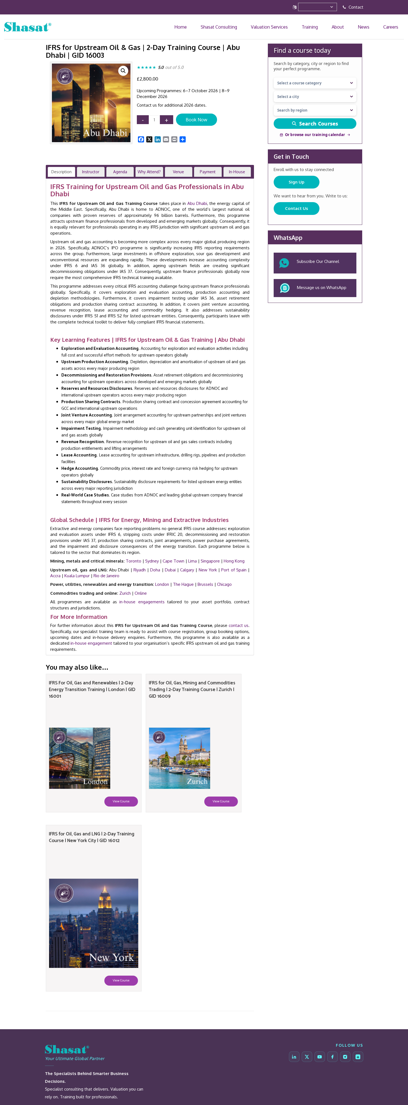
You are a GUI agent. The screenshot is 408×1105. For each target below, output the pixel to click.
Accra (55, 575)
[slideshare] (358, 1056)
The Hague (183, 584)
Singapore (210, 561)
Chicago (224, 584)
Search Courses (318, 123)
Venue (178, 171)
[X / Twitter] (307, 1056)
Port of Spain (233, 569)
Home (251, 26)
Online (141, 593)
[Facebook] (332, 1056)
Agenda (120, 171)
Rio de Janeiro (106, 575)
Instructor (90, 171)
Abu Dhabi (197, 203)
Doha (155, 569)
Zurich (125, 593)
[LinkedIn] (294, 1056)
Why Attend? (149, 171)
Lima (192, 561)
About (363, 26)
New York (208, 569)
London (162, 584)
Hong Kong (234, 561)
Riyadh (140, 569)
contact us (238, 625)
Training (345, 26)
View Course (121, 801)
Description (61, 171)
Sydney (152, 561)
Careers (396, 26)
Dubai (170, 569)
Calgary (187, 569)
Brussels (205, 584)
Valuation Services (316, 26)
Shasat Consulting (278, 26)
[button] (123, 71)
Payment (208, 171)
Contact (355, 7)
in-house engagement (91, 643)
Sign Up (296, 182)
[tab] (61, 172)
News (379, 26)
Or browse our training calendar (315, 134)
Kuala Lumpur (77, 575)
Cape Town (173, 561)
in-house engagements (141, 601)
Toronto (133, 561)
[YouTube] (319, 1056)
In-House (237, 171)
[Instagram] (345, 1056)
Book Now (196, 119)
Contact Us (296, 208)
